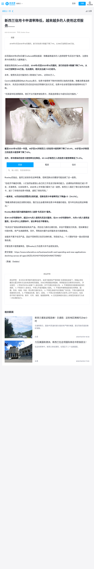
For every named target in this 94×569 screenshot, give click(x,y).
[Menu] (2, 3)
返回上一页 (6, 11)
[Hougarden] (10, 3)
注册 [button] (82, 3)
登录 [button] (74, 3)
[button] (19, 3)
